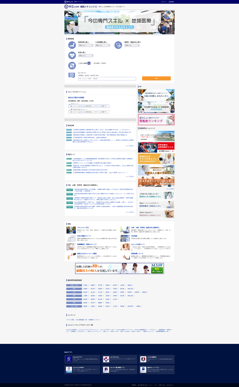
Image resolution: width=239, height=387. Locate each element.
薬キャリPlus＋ (136, 331)
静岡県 (137, 292)
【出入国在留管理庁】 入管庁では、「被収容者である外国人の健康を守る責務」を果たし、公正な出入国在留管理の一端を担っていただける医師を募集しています (103, 203)
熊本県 (107, 306)
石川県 (100, 292)
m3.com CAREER (71, 329)
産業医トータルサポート (78, 331)
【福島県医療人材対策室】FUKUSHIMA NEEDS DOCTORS (90, 170)
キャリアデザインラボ (107, 329)
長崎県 (100, 306)
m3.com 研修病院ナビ (141, 329)
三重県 (85, 295)
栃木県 (93, 288)
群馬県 (100, 288)
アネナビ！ (153, 329)
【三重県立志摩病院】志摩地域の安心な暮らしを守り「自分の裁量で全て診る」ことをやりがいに (101, 129)
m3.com (82, 106)
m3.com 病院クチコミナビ (124, 329)
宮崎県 (122, 306)
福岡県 (85, 306)
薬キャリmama (125, 331)
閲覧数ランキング (94, 319)
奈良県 (122, 295)
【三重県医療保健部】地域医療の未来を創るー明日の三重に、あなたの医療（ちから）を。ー (100, 172)
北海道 (85, 285)
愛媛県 (100, 302)
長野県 (122, 292)
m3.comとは (170, 385)
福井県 (107, 292)
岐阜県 (130, 292)
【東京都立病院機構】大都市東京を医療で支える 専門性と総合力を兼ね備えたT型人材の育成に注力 (102, 132)
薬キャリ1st (114, 331)
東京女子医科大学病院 (76, 97)
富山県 (93, 292)
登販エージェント (149, 331)
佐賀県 (93, 306)
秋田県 (115, 285)
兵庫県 (115, 295)
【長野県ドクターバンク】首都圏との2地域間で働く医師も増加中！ (92, 163)
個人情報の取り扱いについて (145, 385)
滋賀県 (93, 295)
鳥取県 (85, 299)
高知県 (107, 302)
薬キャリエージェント (94, 331)
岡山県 (100, 299)
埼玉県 (107, 288)
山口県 (115, 299)
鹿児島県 (130, 306)
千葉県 (115, 288)
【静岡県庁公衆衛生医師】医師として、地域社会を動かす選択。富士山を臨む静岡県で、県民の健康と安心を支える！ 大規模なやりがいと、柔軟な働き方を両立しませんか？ (104, 198)
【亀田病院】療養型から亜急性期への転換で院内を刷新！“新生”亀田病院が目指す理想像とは (100, 135)
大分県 (115, 306)
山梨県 (115, 292)
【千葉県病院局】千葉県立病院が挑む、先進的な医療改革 (90, 137)
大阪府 (107, 295)
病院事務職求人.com (162, 331)
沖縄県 (138, 306)
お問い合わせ (162, 385)
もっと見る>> (130, 145)
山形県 (122, 285)
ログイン (164, 2)
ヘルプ (155, 385)
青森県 (93, 285)
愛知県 (144, 292)
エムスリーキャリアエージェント (89, 329)
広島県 (107, 299)
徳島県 (85, 302)
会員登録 (171, 2)
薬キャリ (106, 331)
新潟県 (85, 292)
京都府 (100, 295)
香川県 (93, 302)
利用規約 (134, 385)
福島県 (130, 285)
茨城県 (85, 288)
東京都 (122, 288)
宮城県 (107, 285)
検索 (156, 78)
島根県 (93, 299)
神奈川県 (130, 288)
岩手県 (100, 285)
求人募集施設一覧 (82, 319)
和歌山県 (130, 295)
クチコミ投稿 (70, 319)
